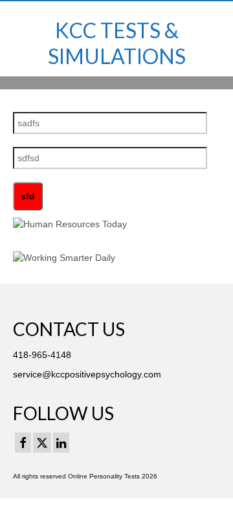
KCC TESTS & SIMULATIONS (117, 43)
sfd (28, 196)
